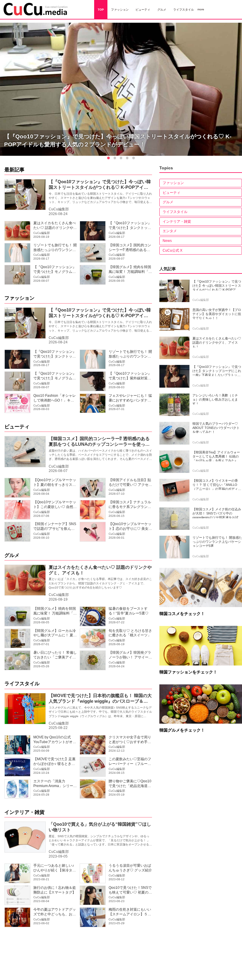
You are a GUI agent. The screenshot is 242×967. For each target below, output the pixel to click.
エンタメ (170, 231)
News (167, 240)
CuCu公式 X (172, 250)
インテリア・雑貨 (24, 812)
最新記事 (14, 170)
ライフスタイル (22, 683)
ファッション (19, 298)
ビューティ (17, 427)
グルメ (11, 555)
